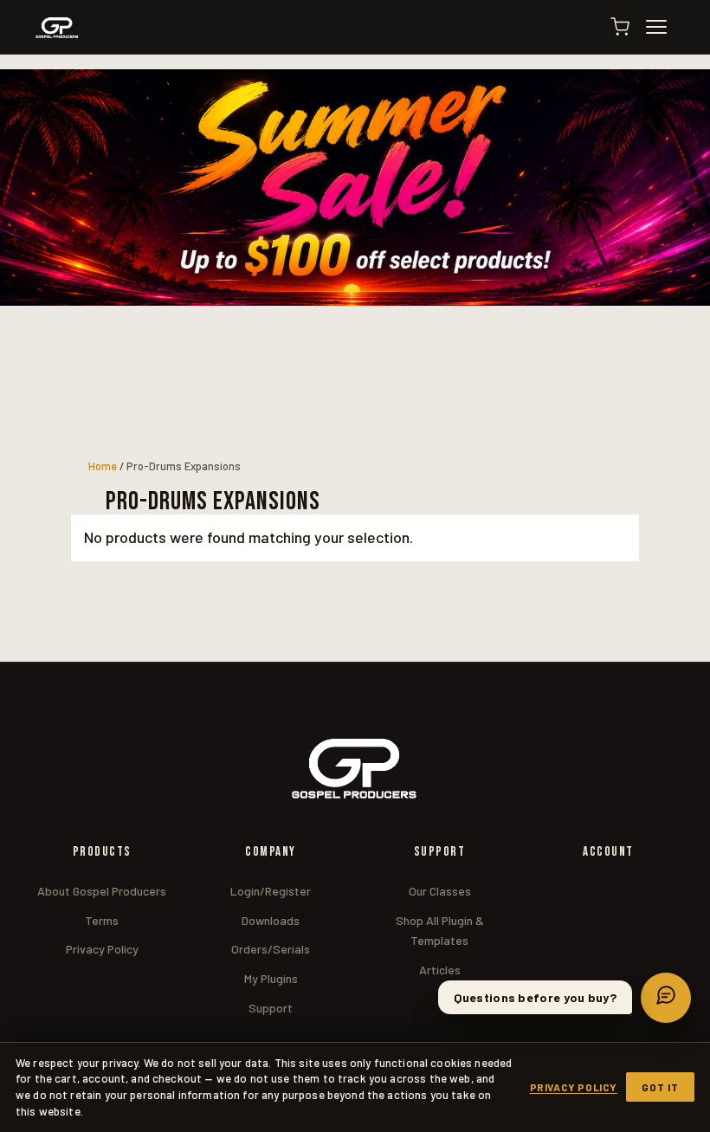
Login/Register (270, 890)
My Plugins (271, 978)
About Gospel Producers (101, 890)
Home (102, 466)
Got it (660, 1087)
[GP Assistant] (666, 998)
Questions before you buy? (535, 997)
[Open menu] (664, 27)
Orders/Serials (270, 948)
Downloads (271, 920)
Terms (102, 920)
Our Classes (440, 890)
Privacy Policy (102, 948)
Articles (440, 969)
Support (270, 1007)
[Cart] (620, 27)
